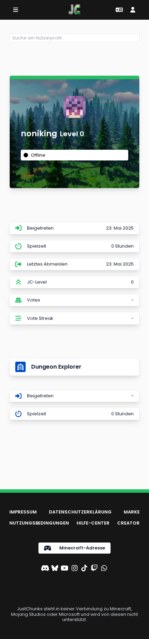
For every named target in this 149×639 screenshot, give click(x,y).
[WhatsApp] (104, 569)
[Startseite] (74, 9)
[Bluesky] (55, 569)
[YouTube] (64, 569)
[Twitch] (94, 569)
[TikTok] (84, 569)
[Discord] (45, 569)
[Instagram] (74, 569)
